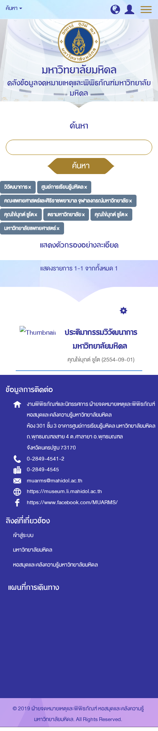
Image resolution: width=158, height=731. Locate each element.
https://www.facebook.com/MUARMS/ (72, 502)
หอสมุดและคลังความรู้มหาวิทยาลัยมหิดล (55, 565)
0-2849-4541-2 (45, 459)
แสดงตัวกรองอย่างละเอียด (79, 245)
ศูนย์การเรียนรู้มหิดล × (64, 186)
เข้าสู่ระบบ (23, 535)
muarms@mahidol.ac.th (54, 480)
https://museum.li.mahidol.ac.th (64, 491)
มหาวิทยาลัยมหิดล (32, 550)
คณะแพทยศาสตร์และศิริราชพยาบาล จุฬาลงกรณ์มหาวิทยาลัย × (68, 200)
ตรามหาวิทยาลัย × (66, 214)
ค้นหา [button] (12, 8)
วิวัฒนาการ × (17, 186)
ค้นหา (81, 166)
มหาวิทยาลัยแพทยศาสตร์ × (31, 227)
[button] (115, 9)
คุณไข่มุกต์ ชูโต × (20, 214)
